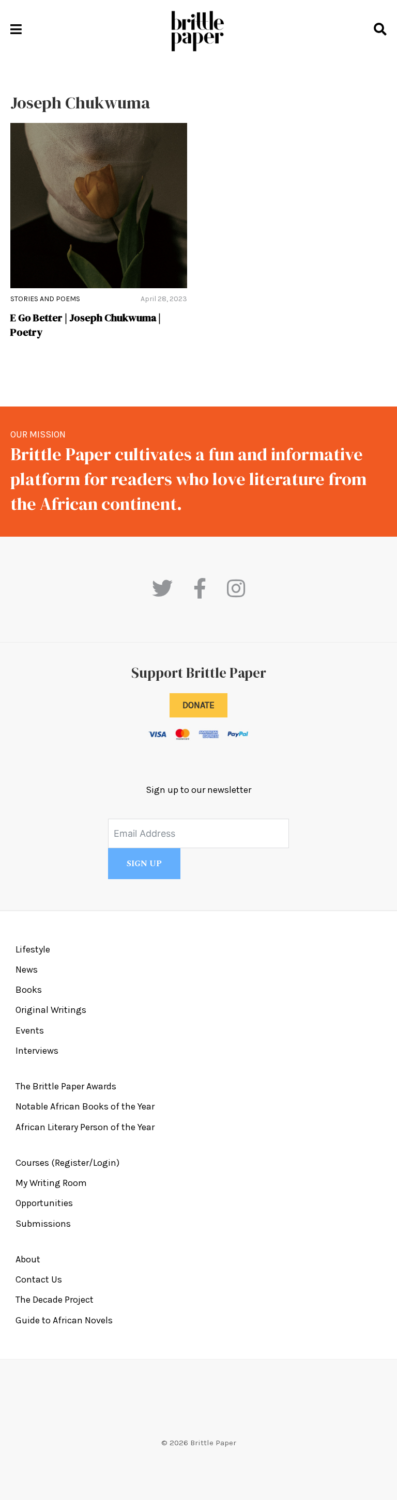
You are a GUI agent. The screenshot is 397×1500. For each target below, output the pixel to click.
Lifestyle (33, 949)
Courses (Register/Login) (67, 1162)
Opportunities (44, 1203)
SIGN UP (144, 863)
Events (30, 1030)
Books (29, 989)
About (28, 1259)
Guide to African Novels (64, 1320)
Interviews (37, 1050)
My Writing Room (51, 1183)
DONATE (198, 705)
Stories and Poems (45, 298)
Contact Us (39, 1279)
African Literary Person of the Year (85, 1127)
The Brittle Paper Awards (66, 1086)
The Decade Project (55, 1299)
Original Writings (51, 1009)
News (27, 969)
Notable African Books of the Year (85, 1106)
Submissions (43, 1223)
